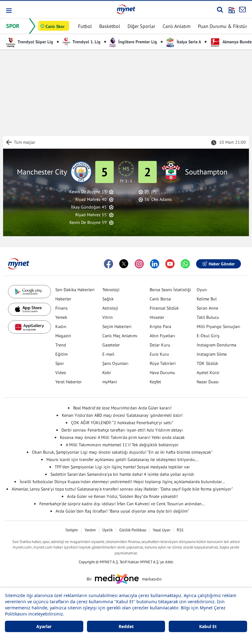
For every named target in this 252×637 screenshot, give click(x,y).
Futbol (85, 26)
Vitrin (107, 317)
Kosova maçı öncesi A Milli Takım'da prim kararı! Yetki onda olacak (122, 437)
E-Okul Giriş (208, 335)
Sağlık (108, 299)
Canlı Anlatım (177, 26)
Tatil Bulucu (208, 317)
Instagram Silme (212, 354)
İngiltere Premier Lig (137, 42)
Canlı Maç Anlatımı (119, 335)
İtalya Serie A (188, 42)
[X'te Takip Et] (123, 263)
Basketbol (109, 26)
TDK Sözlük (207, 363)
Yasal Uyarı (161, 530)
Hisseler (157, 317)
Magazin (63, 335)
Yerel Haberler (68, 382)
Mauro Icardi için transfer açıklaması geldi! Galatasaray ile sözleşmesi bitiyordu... (122, 459)
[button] (8, 10)
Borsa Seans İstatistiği (170, 289)
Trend (60, 345)
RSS (180, 530)
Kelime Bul (207, 299)
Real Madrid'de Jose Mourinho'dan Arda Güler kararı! (122, 408)
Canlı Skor (55, 26)
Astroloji (110, 308)
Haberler (63, 299)
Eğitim (61, 354)
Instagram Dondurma (216, 345)
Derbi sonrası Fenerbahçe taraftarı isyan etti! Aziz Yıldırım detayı (122, 430)
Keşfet (155, 382)
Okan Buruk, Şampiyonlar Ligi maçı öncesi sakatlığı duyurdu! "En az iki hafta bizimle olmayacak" (122, 452)
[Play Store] (29, 291)
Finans (61, 308)
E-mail (108, 354)
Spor (59, 363)
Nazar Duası (208, 382)
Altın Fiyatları (162, 335)
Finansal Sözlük (164, 308)
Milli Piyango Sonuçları (218, 326)
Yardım (90, 530)
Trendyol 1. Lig (86, 42)
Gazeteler (111, 345)
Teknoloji (111, 289)
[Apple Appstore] (29, 309)
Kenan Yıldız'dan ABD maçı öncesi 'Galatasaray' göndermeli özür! (122, 415)
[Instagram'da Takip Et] (139, 263)
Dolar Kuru (160, 345)
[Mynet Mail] (242, 9)
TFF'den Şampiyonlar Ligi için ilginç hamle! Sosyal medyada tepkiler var (122, 467)
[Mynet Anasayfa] (126, 9)
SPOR (12, 25)
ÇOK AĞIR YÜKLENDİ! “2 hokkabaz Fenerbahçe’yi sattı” (122, 422)
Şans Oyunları (115, 363)
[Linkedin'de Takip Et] (154, 263)
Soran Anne (207, 308)
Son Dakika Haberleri (75, 289)
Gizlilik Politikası (132, 530)
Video (60, 372)
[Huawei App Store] (29, 327)
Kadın (60, 326)
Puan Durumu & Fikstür (222, 26)
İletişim (71, 530)
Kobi (106, 372)
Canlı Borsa (160, 299)
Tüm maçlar (24, 142)
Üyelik (107, 530)
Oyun (202, 289)
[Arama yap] (220, 9)
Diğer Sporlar (141, 26)
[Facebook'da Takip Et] (108, 263)
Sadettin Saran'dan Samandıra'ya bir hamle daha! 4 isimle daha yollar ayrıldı (122, 474)
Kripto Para (160, 326)
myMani (109, 382)
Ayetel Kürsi (208, 372)
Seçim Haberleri (117, 326)
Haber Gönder (222, 264)
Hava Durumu (162, 372)
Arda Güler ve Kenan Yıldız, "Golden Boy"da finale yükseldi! (122, 496)
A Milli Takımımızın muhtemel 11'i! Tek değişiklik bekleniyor (122, 444)
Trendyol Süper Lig (35, 42)
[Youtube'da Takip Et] (170, 263)
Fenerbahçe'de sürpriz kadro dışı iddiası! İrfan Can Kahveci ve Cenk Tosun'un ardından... (122, 503)
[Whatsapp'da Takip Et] (185, 263)
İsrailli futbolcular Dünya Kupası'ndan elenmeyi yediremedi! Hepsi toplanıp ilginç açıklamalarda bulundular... (122, 481)
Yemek (61, 317)
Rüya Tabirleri (163, 363)
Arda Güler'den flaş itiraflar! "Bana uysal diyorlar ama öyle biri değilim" (122, 511)
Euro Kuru (159, 354)
